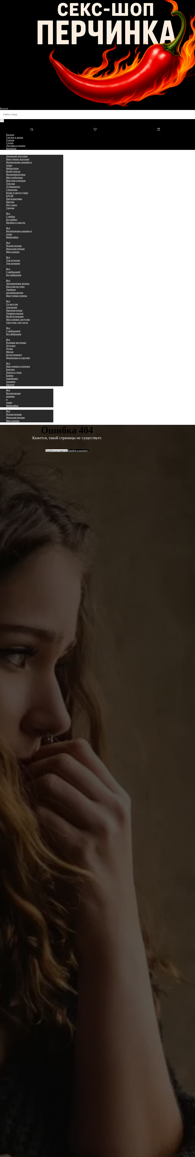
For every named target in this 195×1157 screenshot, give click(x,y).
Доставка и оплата (15, 145)
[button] (31, 129)
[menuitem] (17, 156)
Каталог (10, 134)
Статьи (9, 143)
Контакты (11, 148)
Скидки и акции (14, 137)
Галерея (10, 140)
